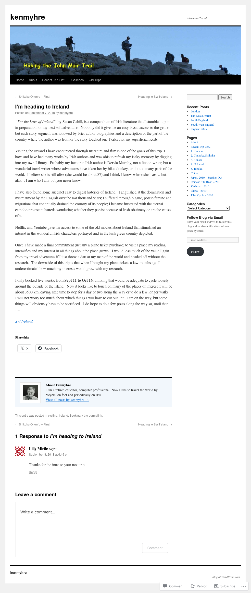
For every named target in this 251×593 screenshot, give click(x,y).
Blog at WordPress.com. (226, 577)
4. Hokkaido (198, 164)
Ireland (63, 415)
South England (199, 120)
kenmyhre (27, 16)
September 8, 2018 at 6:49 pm (49, 454)
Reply (33, 472)
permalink (95, 415)
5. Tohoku (196, 168)
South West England (202, 124)
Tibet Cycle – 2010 (202, 195)
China (194, 173)
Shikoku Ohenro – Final (32, 96)
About (33, 79)
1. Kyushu (197, 151)
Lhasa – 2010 (198, 191)
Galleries (77, 79)
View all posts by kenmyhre (67, 399)
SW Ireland (24, 321)
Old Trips (95, 79)
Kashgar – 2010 (200, 186)
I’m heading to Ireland (42, 106)
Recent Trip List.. (54, 79)
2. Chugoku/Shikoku (203, 155)
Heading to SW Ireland (155, 96)
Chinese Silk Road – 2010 (206, 182)
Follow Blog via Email (205, 217)
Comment (155, 548)
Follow (195, 252)
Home (20, 79)
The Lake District (201, 116)
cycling (52, 415)
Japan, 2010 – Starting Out (206, 177)
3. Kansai (196, 160)
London (195, 111)
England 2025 (199, 129)
